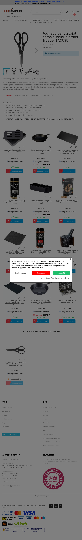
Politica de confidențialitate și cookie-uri (55, 278)
